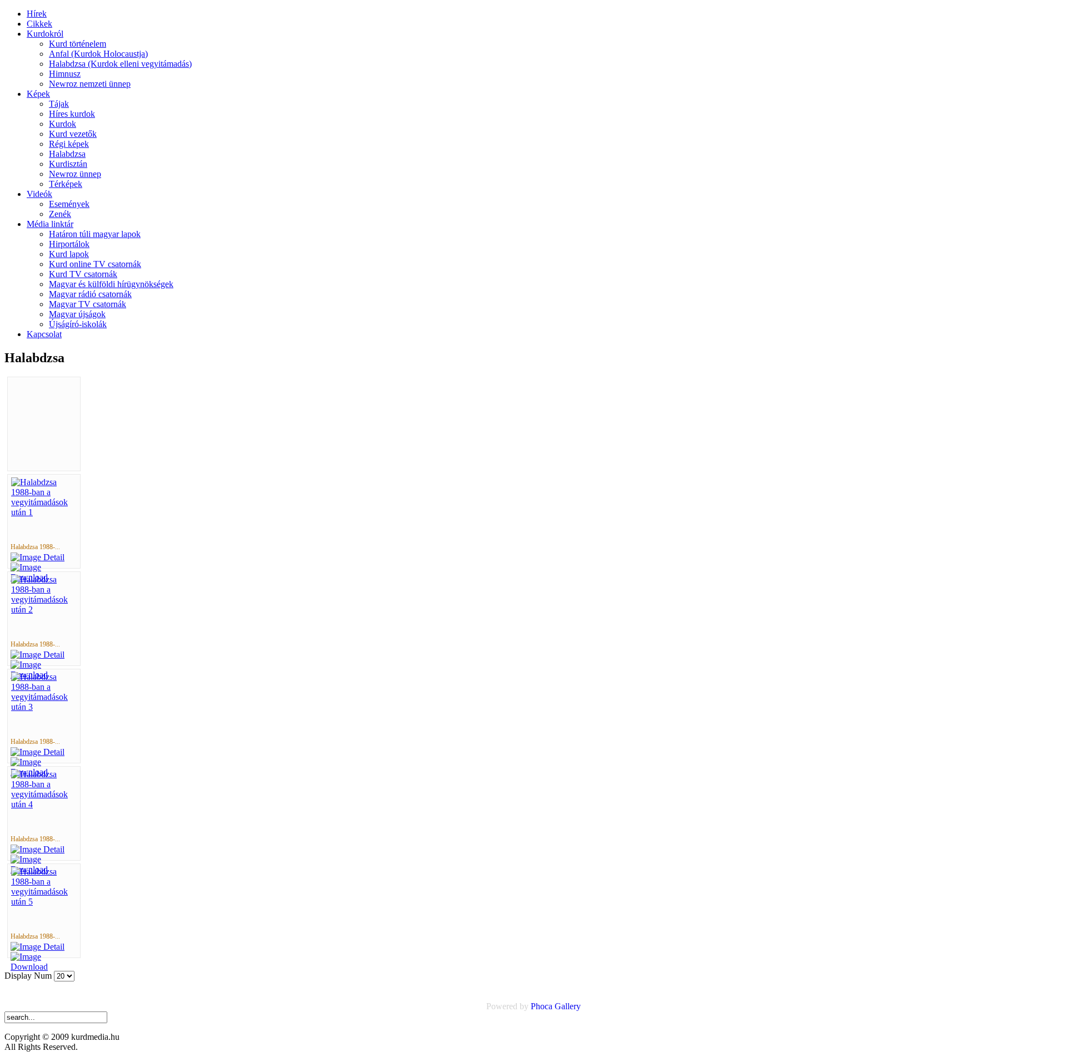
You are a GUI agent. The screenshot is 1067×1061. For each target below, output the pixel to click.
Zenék (60, 214)
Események (69, 204)
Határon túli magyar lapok (95, 234)
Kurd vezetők (73, 134)
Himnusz (65, 73)
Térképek (65, 184)
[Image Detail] (37, 557)
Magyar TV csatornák (87, 304)
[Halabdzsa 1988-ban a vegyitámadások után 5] (44, 901)
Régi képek (69, 144)
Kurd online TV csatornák (95, 264)
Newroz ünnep (75, 174)
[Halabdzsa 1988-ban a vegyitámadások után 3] (44, 707)
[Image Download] (44, 966)
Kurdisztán (68, 164)
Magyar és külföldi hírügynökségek (111, 284)
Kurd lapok (69, 254)
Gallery (568, 1006)
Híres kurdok (72, 114)
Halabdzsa (67, 154)
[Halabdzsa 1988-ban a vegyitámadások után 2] (44, 609)
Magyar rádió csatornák (90, 294)
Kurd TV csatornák (83, 274)
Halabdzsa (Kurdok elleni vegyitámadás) (120, 63)
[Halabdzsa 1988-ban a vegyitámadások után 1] (44, 512)
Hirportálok (69, 244)
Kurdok (62, 124)
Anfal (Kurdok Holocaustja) (98, 53)
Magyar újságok (77, 314)
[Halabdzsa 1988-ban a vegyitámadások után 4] (44, 804)
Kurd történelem (77, 43)
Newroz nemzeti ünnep (90, 83)
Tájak (59, 103)
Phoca (541, 1006)
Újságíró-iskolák (78, 324)
